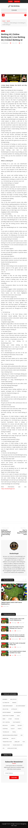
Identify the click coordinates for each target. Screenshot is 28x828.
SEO (21, 735)
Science (13, 725)
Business (5, 699)
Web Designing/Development (10, 735)
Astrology (14, 709)
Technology (6, 732)
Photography (16, 722)
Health (13, 738)
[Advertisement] (14, 59)
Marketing (5, 738)
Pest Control (6, 722)
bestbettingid (5, 43)
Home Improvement (8, 705)
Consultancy (6, 745)
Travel (14, 732)
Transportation (7, 741)
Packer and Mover (17, 745)
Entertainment (7, 712)
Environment (17, 712)
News (4, 719)
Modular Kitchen (12, 748)
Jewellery (17, 741)
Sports (8, 21)
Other (10, 719)
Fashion (17, 719)
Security (20, 725)
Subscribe (14, 777)
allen (12, 630)
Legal (18, 715)
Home (3, 21)
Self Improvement (20, 705)
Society (13, 728)
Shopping (5, 728)
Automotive (6, 702)
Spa (3, 748)
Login (10, 1)
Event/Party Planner (8, 715)
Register (17, 1)
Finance (14, 702)
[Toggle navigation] (3, 15)
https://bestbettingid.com (8, 488)
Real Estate (13, 699)
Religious (5, 725)
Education (5, 709)
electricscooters (14, 639)
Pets (24, 741)
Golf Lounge (13, 622)
